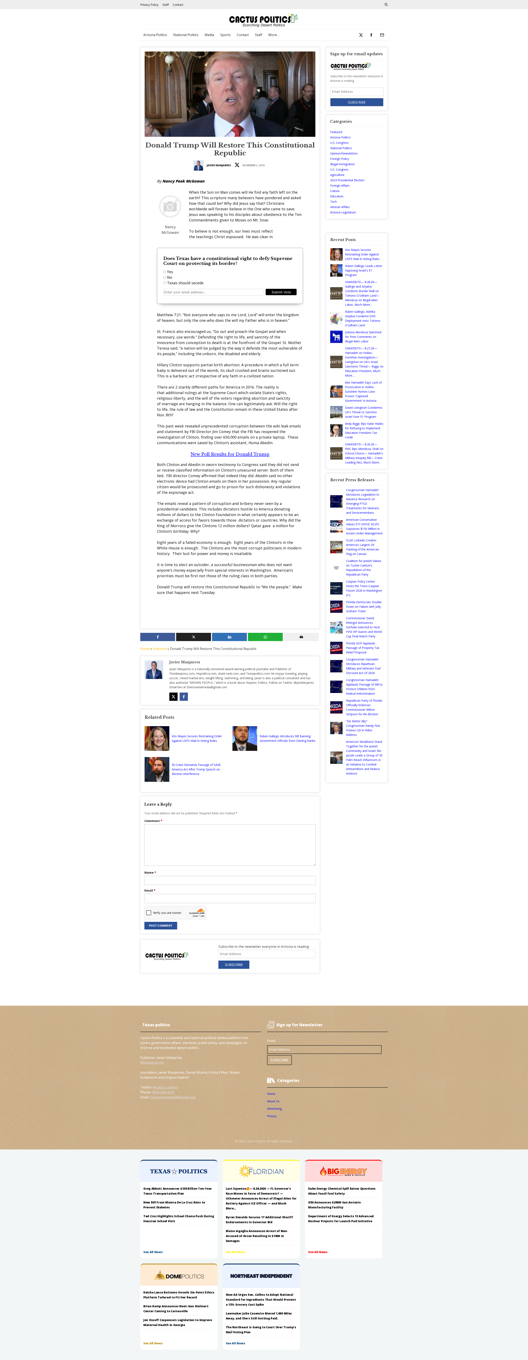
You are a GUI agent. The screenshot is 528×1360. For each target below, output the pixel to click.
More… (273, 35)
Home (145, 648)
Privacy (272, 1116)
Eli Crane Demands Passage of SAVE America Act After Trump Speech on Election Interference (196, 769)
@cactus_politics (165, 1087)
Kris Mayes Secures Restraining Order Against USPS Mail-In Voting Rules (197, 738)
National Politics (185, 35)
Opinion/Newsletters (344, 153)
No (169, 277)
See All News (153, 1252)
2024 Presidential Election (347, 180)
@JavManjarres (152, 1062)
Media (209, 35)
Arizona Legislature (343, 212)
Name (150, 872)
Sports (225, 35)
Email (150, 890)
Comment (153, 821)
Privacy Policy (149, 5)
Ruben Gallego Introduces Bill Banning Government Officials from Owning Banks (287, 738)
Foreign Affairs (340, 185)
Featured (160, 648)
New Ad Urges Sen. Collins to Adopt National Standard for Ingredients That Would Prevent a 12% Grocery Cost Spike (261, 1299)
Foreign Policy (339, 159)
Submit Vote (281, 292)
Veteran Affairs (340, 207)
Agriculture (337, 175)
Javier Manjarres (219, 165)
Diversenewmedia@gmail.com (173, 1097)
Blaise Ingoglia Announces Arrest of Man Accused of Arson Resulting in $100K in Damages (256, 1236)
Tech (333, 202)
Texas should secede (185, 282)
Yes (170, 271)
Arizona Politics (155, 35)
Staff (166, 5)
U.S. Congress (339, 143)
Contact (178, 5)
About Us (273, 1101)
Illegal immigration (342, 164)
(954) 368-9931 (163, 1092)
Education (336, 196)
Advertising (274, 1109)
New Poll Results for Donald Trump (230, 454)
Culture (335, 191)
